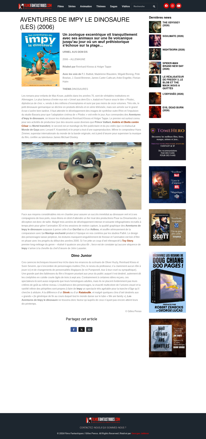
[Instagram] (172, 5)
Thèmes (101, 6)
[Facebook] (166, 5)
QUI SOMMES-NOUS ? (114, 427)
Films (61, 6)
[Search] (154, 6)
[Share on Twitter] (81, 329)
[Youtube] (178, 5)
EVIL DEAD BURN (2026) (173, 109)
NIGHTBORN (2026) (174, 49)
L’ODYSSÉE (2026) (173, 94)
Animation (86, 6)
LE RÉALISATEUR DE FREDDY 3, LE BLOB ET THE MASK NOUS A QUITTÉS (173, 82)
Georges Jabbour (140, 433)
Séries (72, 6)
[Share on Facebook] (74, 329)
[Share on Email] (89, 329)
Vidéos (126, 6)
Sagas (113, 6)
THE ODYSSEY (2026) (171, 24)
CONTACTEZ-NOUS (90, 427)
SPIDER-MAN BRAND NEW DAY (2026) (173, 66)
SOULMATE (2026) (173, 36)
